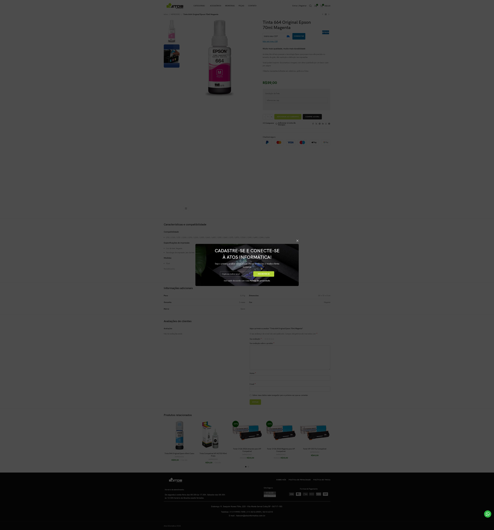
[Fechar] (297, 240)
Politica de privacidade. (260, 280)
